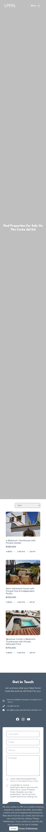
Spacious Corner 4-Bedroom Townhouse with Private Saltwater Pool (20, 641)
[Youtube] (28, 719)
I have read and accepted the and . (24, 780)
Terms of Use (16, 781)
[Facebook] (17, 719)
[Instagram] (23, 719)
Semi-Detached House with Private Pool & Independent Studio (20, 591)
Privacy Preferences (28, 828)
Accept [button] (13, 828)
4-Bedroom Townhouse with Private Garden (21, 541)
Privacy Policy (32, 781)
